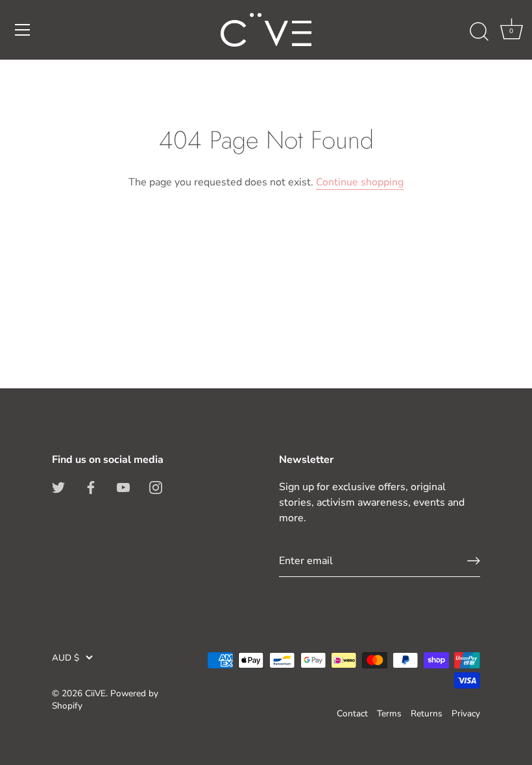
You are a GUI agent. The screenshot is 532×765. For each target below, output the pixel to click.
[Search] (479, 32)
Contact (352, 713)
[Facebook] (90, 487)
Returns (426, 713)
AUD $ (65, 657)
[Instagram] (155, 487)
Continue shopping (360, 182)
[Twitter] (58, 487)
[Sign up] (473, 560)
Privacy (466, 713)
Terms (389, 713)
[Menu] (22, 30)
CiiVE (95, 693)
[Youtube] (123, 487)
